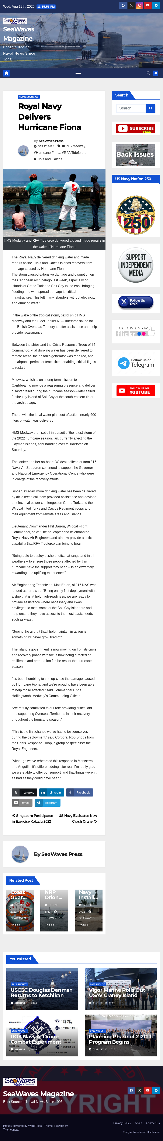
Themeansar (10, 1129)
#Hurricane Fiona (47, 152)
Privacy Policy (122, 1123)
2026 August (19, 984)
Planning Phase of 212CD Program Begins (120, 1039)
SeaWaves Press (51, 141)
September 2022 (28, 97)
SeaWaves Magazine (38, 1093)
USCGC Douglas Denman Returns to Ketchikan (42, 992)
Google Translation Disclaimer (141, 1132)
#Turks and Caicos (48, 159)
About (138, 1123)
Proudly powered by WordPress (23, 1125)
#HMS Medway (73, 146)
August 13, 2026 (25, 1003)
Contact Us (153, 1123)
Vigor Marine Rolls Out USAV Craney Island (117, 992)
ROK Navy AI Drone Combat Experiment (36, 1039)
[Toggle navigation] (78, 73)
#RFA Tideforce (73, 152)
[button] (148, 73)
